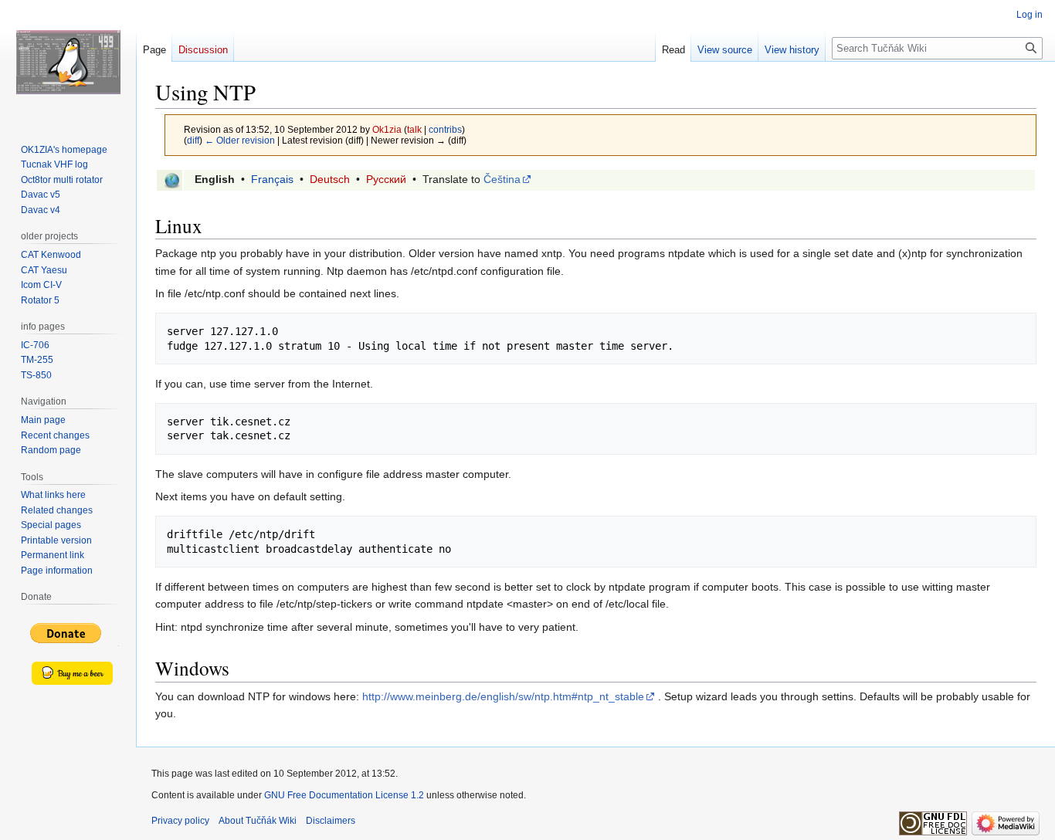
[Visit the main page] (68, 62)
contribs (445, 129)
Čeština (502, 179)
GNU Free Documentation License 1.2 (344, 795)
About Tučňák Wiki (258, 820)
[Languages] (171, 180)
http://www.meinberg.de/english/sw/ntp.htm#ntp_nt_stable (503, 696)
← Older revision (240, 140)
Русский (386, 179)
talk (414, 129)
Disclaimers (330, 820)
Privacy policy (180, 820)
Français (272, 179)
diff (193, 140)
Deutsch (330, 179)
